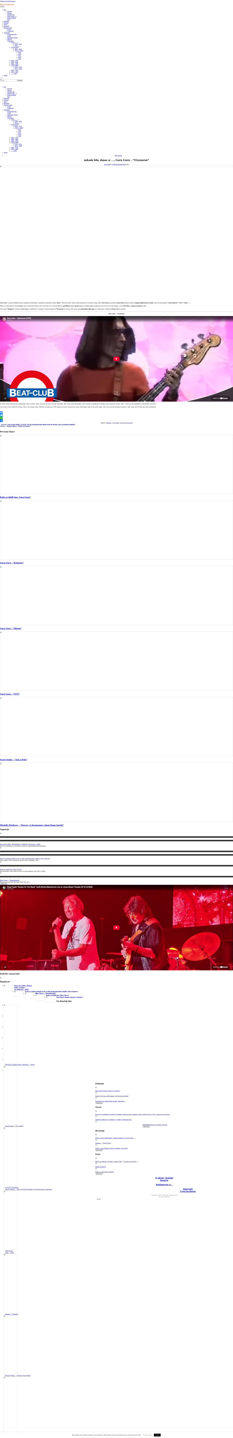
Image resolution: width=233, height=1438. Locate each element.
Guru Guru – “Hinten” (11, 628)
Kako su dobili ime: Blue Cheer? (11, 869)
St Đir (9, 29)
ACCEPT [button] (157, 1435)
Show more (4, 884)
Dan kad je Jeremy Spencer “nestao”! (69, 997)
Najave (9, 13)
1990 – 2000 (14, 62)
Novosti (9, 11)
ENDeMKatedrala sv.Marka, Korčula (155, 1125)
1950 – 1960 (14, 72)
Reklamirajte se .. (164, 1184)
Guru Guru (123, 423)
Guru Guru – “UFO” (10, 694)
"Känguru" (108, 423)
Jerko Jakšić (107, 164)
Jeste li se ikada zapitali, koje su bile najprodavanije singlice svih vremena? (25, 858)
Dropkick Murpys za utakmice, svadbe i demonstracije (113, 1119)
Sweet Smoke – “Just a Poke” (13, 759)
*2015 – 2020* (19, 51)
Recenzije (6, 26)
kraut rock (130, 423)
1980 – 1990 (14, 64)
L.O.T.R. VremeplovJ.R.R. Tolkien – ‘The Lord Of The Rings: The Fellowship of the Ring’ (28, 1188)
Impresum (188, 1189)
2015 (19, 52)
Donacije (164, 1180)
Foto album (3, 840)
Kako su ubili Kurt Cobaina (104, 1172)
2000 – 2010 (14, 60)
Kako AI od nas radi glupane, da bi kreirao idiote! (111, 1096)
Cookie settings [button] (147, 1435)
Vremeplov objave (12, 37)
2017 (19, 55)
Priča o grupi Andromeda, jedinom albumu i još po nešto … (115, 1138)
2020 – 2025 (18, 44)
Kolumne (6, 21)
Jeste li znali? (3, 851)
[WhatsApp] (116, 418)
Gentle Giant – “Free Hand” (14, 1126)
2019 (19, 59)
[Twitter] (116, 415)
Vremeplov (7, 32)
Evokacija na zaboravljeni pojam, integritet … (110, 1101)
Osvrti (5, 24)
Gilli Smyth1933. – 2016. (9, 1252)
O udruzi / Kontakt (164, 1178)
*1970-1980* (15, 65)
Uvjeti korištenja (188, 1191)
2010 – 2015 (18, 49)
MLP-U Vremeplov (10, 40)
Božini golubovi (100, 1167)
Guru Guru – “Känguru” (12, 563)
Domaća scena (8, 28)
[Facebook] (116, 412)
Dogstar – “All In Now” (103, 1143)
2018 (19, 57)
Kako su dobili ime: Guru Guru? (15, 497)
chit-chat (6, 23)
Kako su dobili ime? (5, 865)
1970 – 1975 (18, 67)
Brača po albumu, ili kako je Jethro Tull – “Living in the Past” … (117, 1161)
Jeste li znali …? (12, 16)
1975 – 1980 (18, 69)
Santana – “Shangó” (11, 1314)
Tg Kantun (10, 31)
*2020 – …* (14, 42)
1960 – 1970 (14, 70)
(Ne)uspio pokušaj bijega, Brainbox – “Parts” (20, 1065)
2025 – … (17, 46)
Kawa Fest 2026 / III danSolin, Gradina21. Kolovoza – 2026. (20, 844)
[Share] (116, 420)
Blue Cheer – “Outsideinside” (10, 880)
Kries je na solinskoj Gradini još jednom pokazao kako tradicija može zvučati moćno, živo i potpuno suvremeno (132, 1114)
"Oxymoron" (116, 423)
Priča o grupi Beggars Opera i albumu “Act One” (111, 1148)
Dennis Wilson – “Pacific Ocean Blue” (18, 1375)
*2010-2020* (15, 47)
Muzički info (11, 14)
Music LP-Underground (7, 4)
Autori (5, 75)
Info (5, 10)
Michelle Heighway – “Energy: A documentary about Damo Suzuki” (32, 825)
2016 (19, 54)
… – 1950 (14, 73)
